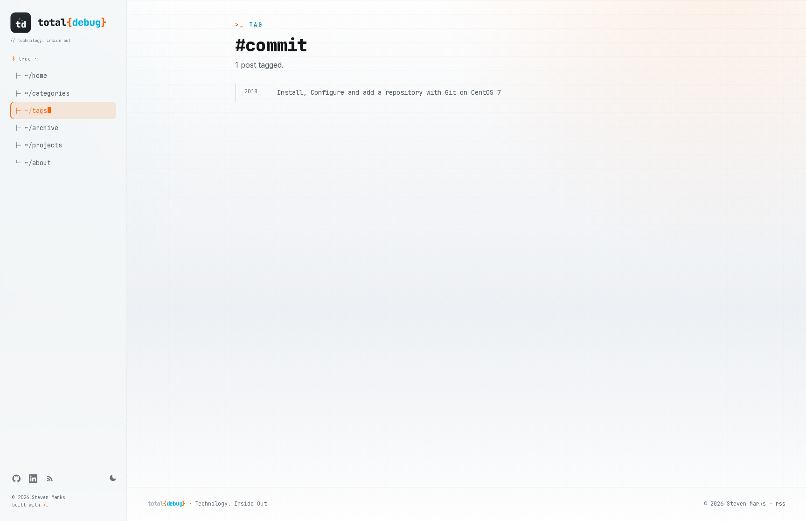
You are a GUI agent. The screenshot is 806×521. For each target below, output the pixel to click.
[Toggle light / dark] (112, 478)
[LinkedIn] (33, 478)
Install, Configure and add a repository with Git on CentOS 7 (389, 92)
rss (780, 503)
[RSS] (50, 478)
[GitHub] (16, 478)
